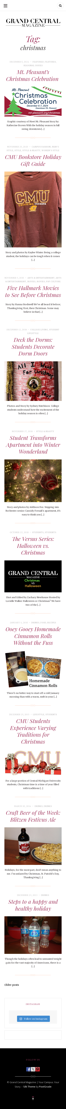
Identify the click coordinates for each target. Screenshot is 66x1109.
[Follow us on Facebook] (28, 1068)
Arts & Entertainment (41, 278)
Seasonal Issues (33, 65)
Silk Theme (29, 1086)
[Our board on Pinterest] (37, 1068)
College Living (39, 330)
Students (38, 532)
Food (43, 622)
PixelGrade (45, 1086)
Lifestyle (38, 714)
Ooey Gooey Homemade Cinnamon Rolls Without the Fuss (33, 635)
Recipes (51, 622)
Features (50, 62)
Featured (38, 62)
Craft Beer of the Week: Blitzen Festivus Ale (33, 816)
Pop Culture (53, 281)
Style (17, 150)
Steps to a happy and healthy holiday (33, 905)
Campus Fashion (41, 147)
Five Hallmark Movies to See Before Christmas (33, 291)
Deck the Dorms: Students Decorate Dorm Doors (33, 346)
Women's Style (50, 150)
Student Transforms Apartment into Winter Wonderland (33, 444)
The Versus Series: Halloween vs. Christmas (33, 545)
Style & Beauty (31, 150)
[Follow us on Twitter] (33, 1068)
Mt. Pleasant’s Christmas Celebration (33, 75)
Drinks (35, 622)
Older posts (11, 984)
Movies (31, 281)
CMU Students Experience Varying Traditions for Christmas (33, 731)
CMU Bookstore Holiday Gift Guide (33, 160)
